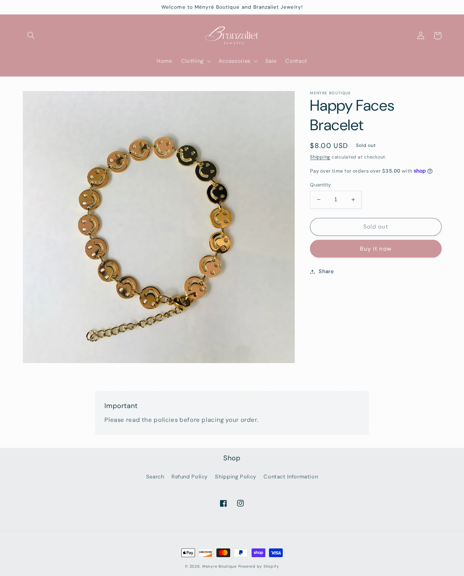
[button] (31, 35)
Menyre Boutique (219, 566)
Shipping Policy (235, 476)
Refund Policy (189, 476)
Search (155, 476)
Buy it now (376, 248)
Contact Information (291, 476)
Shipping (320, 157)
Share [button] (326, 271)
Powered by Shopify (258, 566)
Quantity (320, 184)
